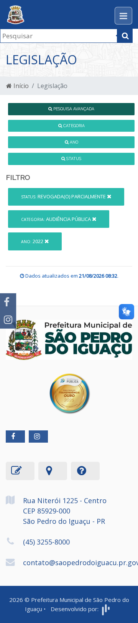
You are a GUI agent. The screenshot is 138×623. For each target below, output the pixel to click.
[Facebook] (8, 302)
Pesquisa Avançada (73, 108)
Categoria (73, 125)
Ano (73, 142)
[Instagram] (8, 320)
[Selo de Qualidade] (69, 388)
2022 (32, 241)
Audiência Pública (56, 219)
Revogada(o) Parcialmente (64, 196)
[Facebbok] (15, 436)
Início (20, 86)
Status (73, 158)
